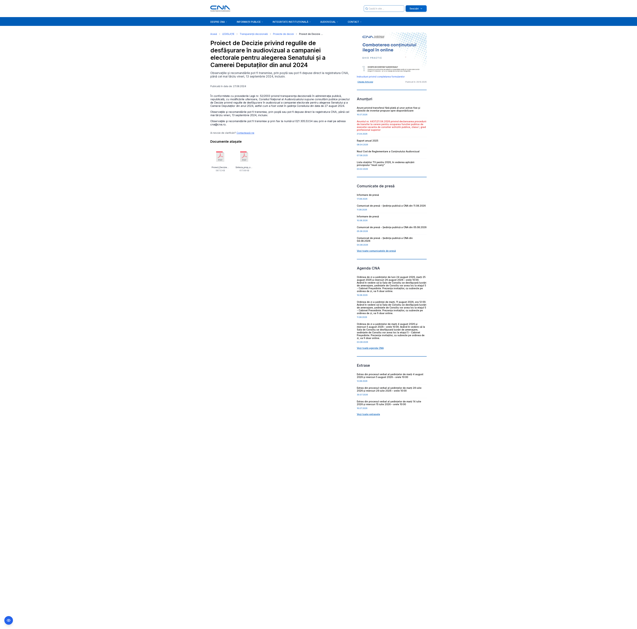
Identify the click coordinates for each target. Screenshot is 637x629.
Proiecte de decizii (283, 34)
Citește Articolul (365, 82)
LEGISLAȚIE (228, 34)
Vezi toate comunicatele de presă (376, 250)
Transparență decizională (254, 34)
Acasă (213, 34)
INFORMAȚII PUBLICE (249, 21)
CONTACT (353, 21)
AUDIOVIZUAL (328, 21)
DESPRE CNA (217, 21)
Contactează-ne (245, 132)
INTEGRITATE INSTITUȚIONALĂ (290, 21)
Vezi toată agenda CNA (370, 348)
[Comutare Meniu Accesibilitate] (8, 620)
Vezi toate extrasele (368, 414)
